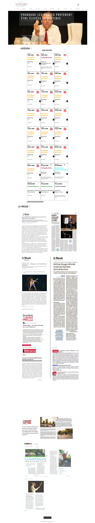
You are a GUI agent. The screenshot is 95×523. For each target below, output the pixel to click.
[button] (34, 187)
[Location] (27, 61)
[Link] (40, 63)
